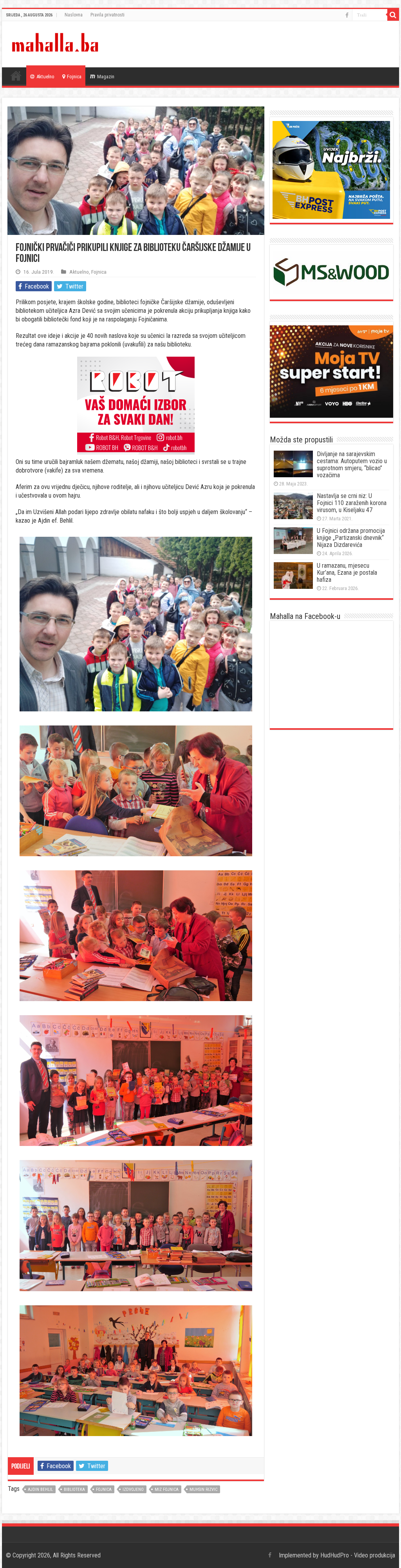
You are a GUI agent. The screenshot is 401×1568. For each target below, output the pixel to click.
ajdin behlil (40, 1489)
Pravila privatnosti (107, 15)
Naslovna (74, 15)
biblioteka (74, 1489)
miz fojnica (167, 1489)
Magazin (105, 76)
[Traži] (393, 15)
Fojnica (74, 76)
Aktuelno (45, 76)
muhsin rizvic (203, 1489)
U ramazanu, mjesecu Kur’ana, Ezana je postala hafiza (347, 572)
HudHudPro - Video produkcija (357, 1555)
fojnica (104, 1489)
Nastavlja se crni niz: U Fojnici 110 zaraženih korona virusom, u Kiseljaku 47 (352, 503)
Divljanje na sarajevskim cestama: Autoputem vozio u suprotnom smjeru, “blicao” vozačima (352, 464)
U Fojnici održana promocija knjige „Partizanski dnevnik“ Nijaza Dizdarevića (351, 538)
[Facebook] (347, 15)
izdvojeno (133, 1489)
